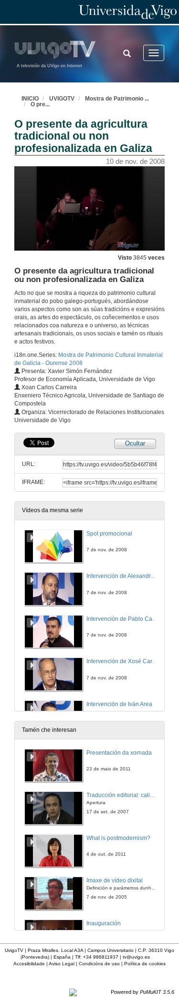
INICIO (30, 98)
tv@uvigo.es (136, 957)
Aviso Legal (61, 963)
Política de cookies (145, 963)
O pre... (40, 104)
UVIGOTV (61, 98)
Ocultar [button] (135, 443)
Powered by (142, 992)
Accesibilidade (29, 963)
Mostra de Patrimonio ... (117, 98)
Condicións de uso (99, 963)
